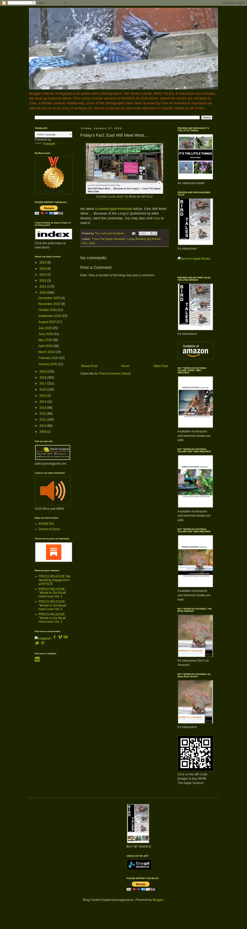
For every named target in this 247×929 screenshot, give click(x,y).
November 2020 (49, 304)
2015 (43, 395)
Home (125, 366)
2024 (43, 268)
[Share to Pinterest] (155, 233)
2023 (43, 274)
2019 (43, 371)
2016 (43, 389)
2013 (43, 407)
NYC (84, 243)
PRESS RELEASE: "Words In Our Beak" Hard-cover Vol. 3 (53, 592)
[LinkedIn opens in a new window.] (37, 660)
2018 (43, 377)
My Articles (153, 238)
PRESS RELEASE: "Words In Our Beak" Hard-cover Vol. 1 (53, 618)
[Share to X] (148, 233)
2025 (43, 262)
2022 (43, 280)
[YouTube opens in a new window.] (65, 638)
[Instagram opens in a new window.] (43, 638)
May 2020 (45, 340)
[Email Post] (133, 233)
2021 (43, 286)
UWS (92, 243)
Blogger (158, 899)
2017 (43, 383)
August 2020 (47, 321)
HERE (119, 196)
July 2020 (45, 328)
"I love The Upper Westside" (108, 238)
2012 (43, 413)
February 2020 (48, 358)
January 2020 (48, 364)
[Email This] (141, 233)
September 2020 (50, 316)
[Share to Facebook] (152, 233)
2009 (43, 431)
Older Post (160, 366)
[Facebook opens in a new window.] (55, 638)
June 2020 (46, 334)
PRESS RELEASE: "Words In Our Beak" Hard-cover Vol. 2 (53, 605)
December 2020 (49, 298)
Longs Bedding (136, 238)
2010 (43, 425)
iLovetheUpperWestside (113, 209)
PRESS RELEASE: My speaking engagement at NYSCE (54, 580)
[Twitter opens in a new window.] (37, 644)
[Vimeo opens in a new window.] (60, 638)
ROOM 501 (46, 523)
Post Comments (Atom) (115, 373)
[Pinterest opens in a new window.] (42, 644)
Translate (48, 143)
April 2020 (45, 346)
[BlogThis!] (144, 233)
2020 (43, 292)
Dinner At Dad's (49, 529)
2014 (43, 401)
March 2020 (46, 352)
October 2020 (48, 310)
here (157, 218)
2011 (43, 419)
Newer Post (89, 366)
